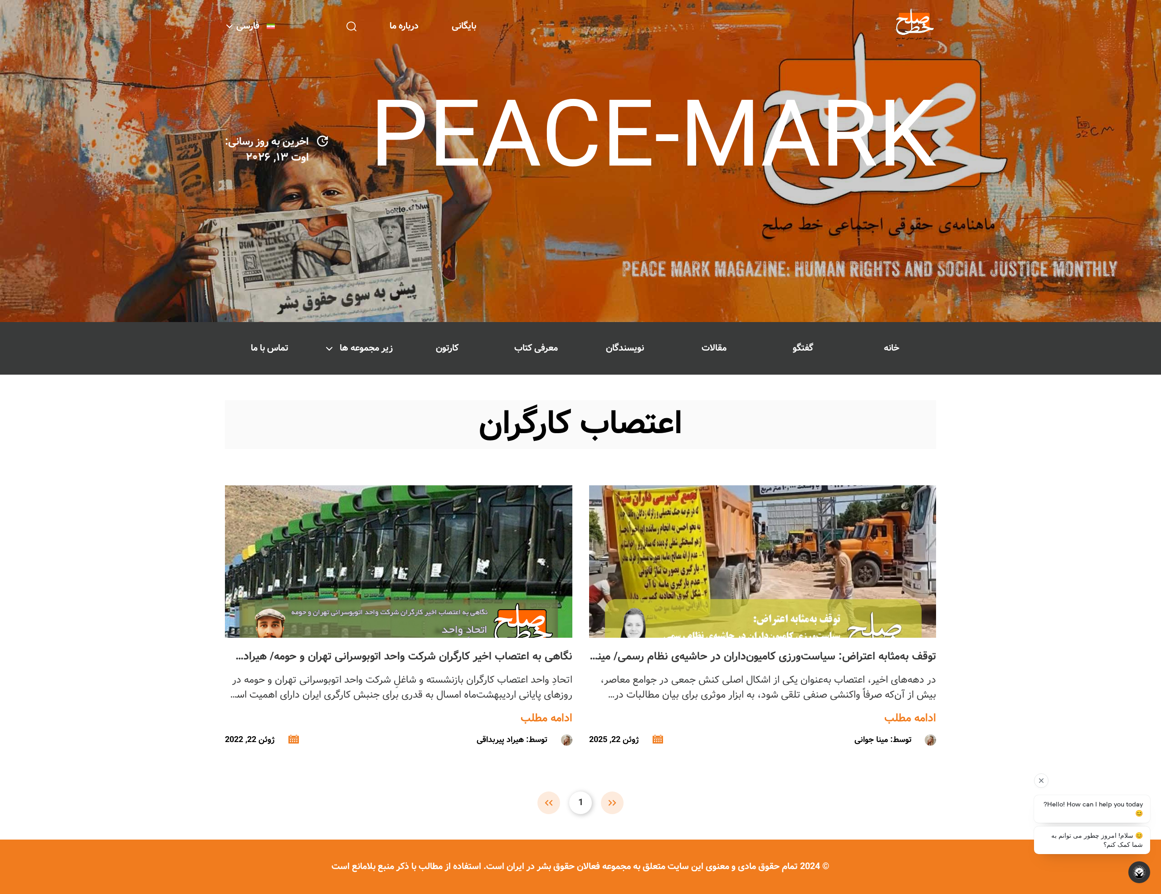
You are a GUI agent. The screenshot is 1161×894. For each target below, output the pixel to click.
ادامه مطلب (910, 718)
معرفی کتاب (536, 348)
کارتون (447, 348)
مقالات (714, 348)
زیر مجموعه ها (366, 348)
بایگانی (464, 26)
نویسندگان (625, 348)
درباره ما (404, 26)
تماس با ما (269, 348)
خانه (891, 348)
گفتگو (803, 348)
